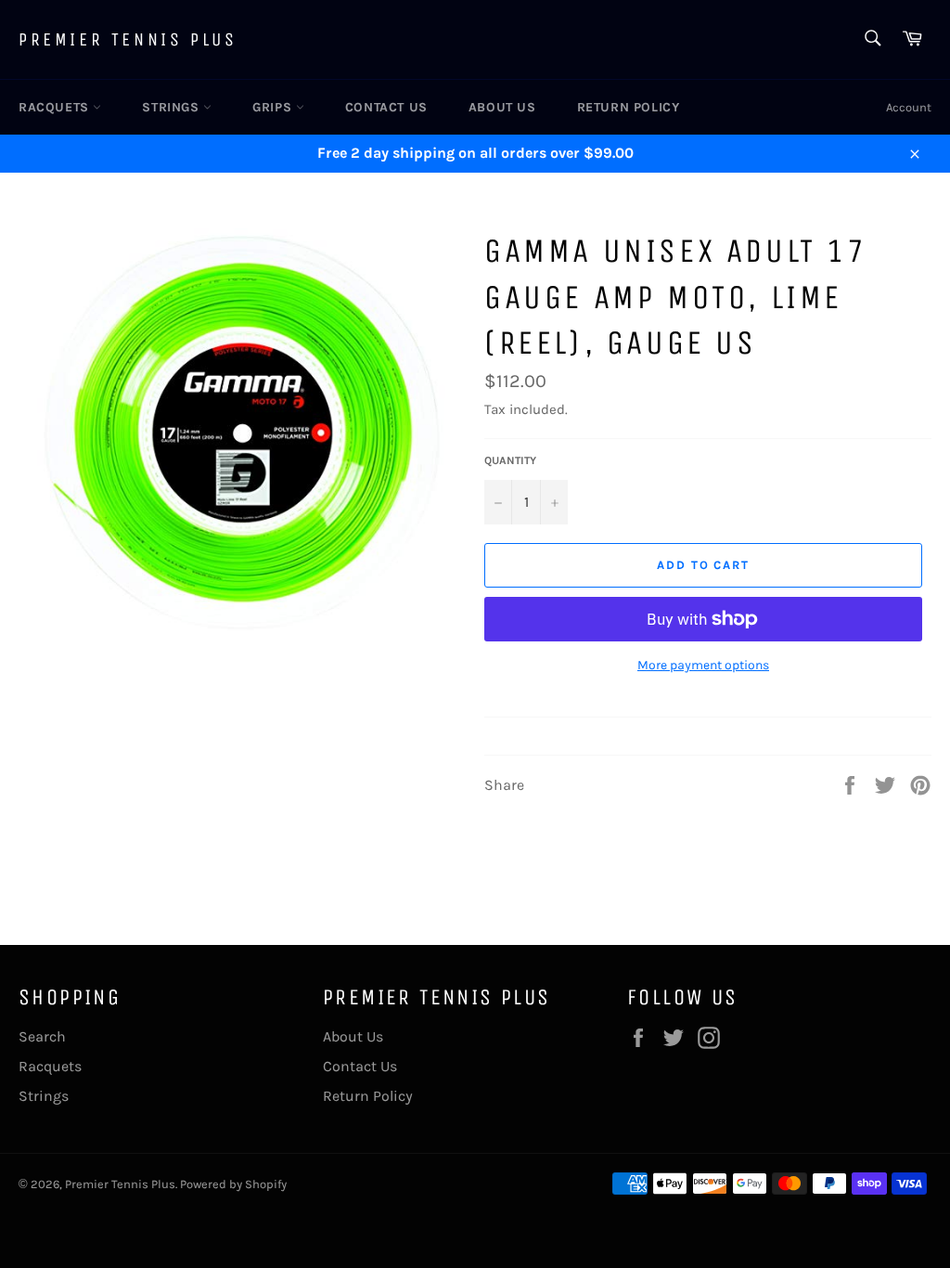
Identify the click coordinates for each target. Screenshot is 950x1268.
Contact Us (386, 107)
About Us (502, 107)
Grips (274, 107)
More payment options (703, 665)
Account (908, 107)
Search (42, 1036)
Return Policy (628, 107)
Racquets (56, 107)
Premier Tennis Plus (128, 39)
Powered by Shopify (233, 1184)
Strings (172, 107)
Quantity (510, 460)
